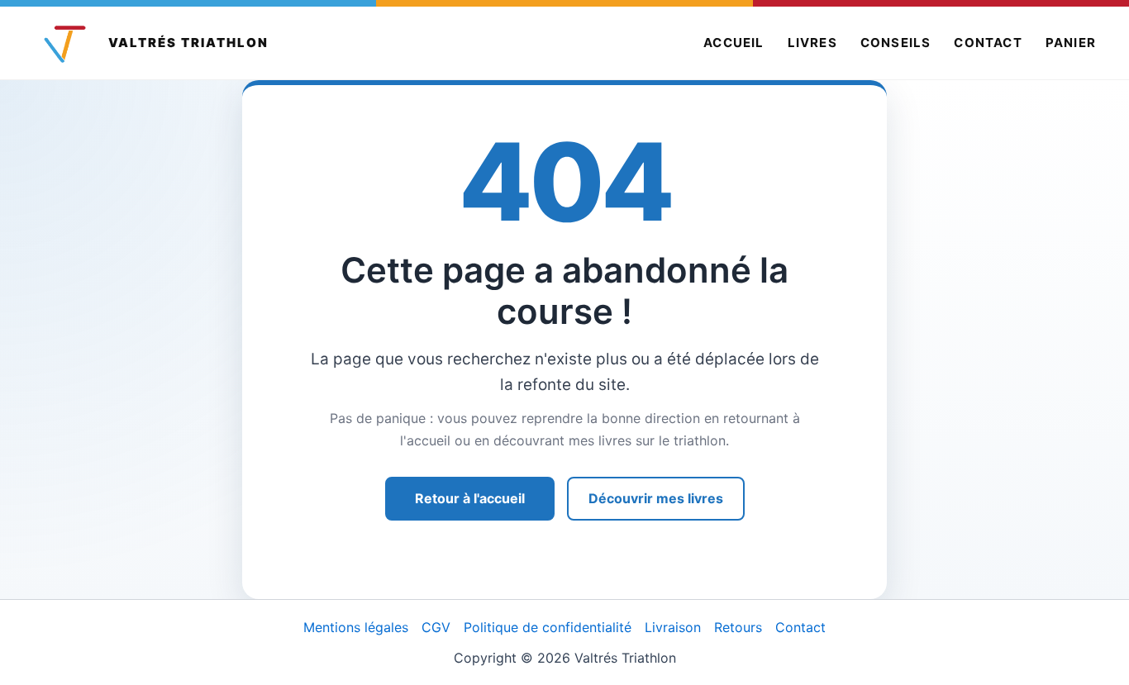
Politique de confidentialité (547, 627)
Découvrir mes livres (655, 498)
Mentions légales (355, 627)
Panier (1071, 42)
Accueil (733, 42)
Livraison (673, 627)
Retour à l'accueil (470, 498)
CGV (436, 627)
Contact (988, 42)
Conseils (895, 42)
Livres (812, 42)
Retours (738, 627)
